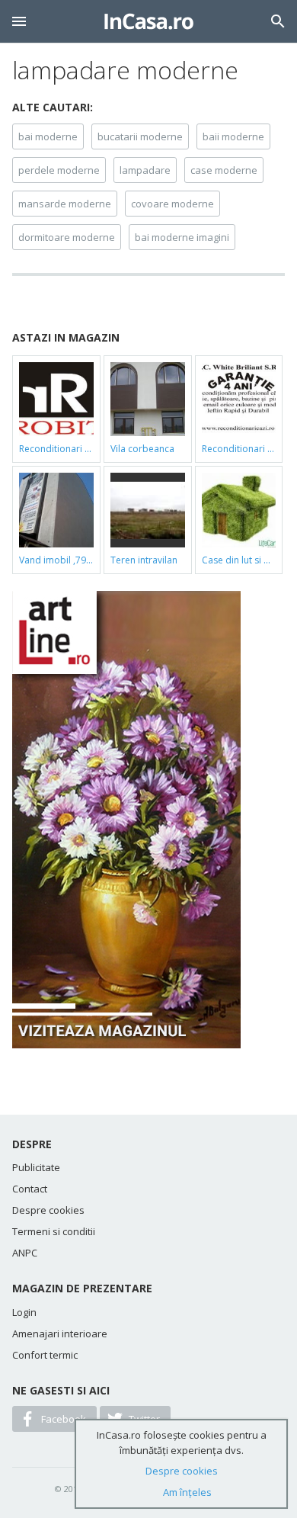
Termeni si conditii (53, 1231)
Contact (29, 1188)
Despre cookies (48, 1210)
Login (24, 1312)
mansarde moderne (64, 203)
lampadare (145, 170)
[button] (19, 21)
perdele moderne (59, 170)
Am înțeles (187, 1492)
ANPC (24, 1253)
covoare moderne (172, 203)
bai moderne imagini (182, 237)
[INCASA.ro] (148, 21)
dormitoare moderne (66, 237)
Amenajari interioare (59, 1333)
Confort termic (45, 1355)
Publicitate (36, 1167)
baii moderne (233, 136)
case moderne (223, 170)
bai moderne (48, 136)
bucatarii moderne (140, 136)
